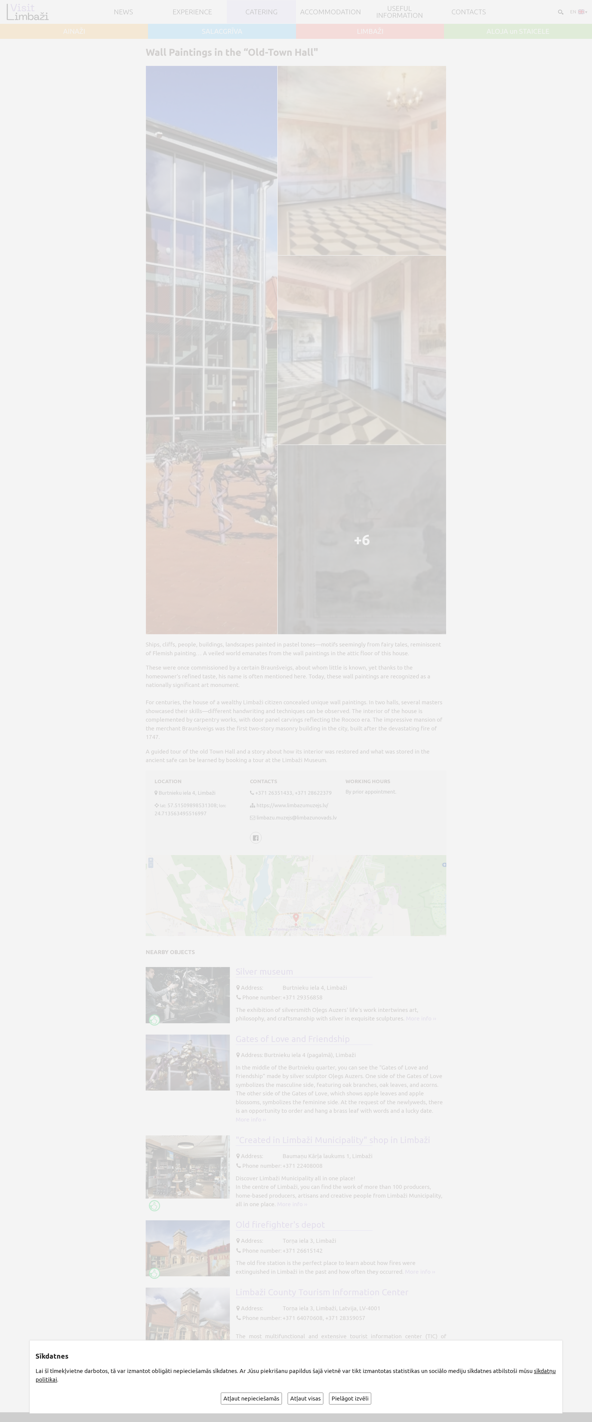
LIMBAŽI (370, 31)
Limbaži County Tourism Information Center (322, 1292)
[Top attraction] (154, 1020)
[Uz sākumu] (29, 12)
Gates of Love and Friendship (293, 1039)
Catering (261, 11)
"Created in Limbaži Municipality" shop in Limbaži (333, 1140)
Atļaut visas (305, 1398)
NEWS (123, 11)
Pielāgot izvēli (350, 1398)
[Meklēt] (560, 11)
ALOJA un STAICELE (518, 31)
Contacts (468, 11)
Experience (192, 11)
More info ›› (421, 1018)
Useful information (399, 12)
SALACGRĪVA (222, 31)
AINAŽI (74, 31)
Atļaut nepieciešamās (251, 1398)
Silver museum (264, 971)
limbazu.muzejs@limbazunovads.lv (296, 817)
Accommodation (330, 11)
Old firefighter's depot (280, 1224)
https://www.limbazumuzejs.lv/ (292, 805)
